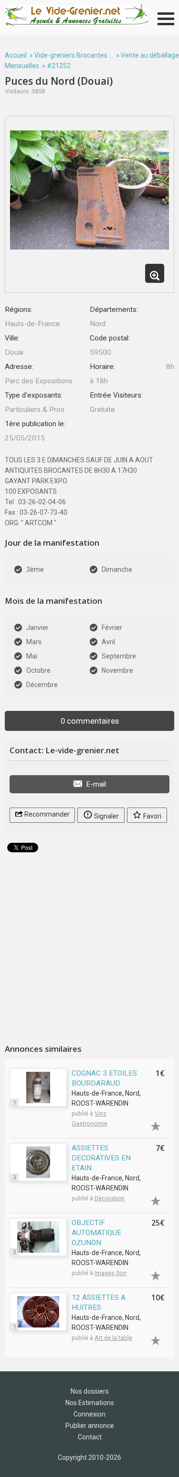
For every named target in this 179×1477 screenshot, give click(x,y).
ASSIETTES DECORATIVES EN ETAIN (101, 1158)
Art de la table (113, 1337)
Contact (90, 1437)
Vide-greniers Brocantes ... (73, 55)
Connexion (89, 1414)
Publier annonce (89, 1425)
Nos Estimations (89, 1403)
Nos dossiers (90, 1391)
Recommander (46, 814)
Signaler (106, 816)
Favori (151, 816)
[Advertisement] (89, 944)
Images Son (110, 1273)
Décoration (110, 1198)
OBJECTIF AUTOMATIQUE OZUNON (96, 1232)
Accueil (16, 55)
